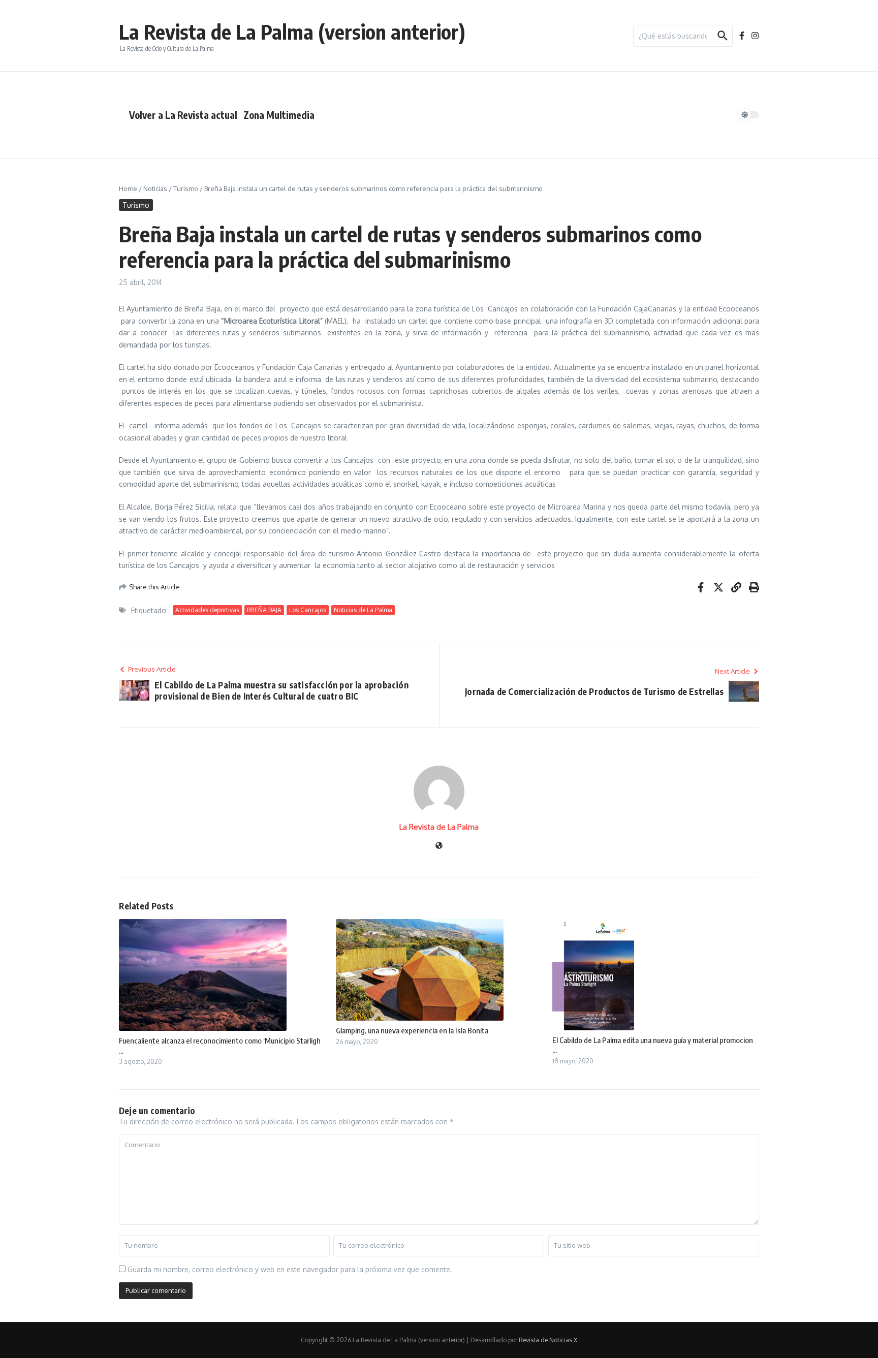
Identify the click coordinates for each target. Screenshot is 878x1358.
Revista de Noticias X (548, 1340)
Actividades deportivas (207, 610)
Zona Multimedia (279, 115)
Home (128, 188)
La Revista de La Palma (439, 827)
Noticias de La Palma (363, 610)
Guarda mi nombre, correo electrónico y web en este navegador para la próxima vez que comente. (290, 1269)
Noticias (155, 188)
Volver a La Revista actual (183, 115)
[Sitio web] (439, 846)
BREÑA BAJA (264, 610)
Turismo (185, 188)
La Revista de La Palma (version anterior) (292, 31)
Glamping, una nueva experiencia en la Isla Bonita (412, 1030)
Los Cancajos (307, 610)
